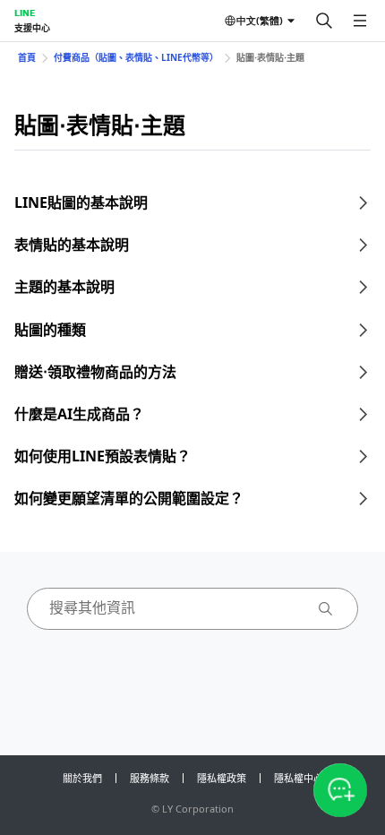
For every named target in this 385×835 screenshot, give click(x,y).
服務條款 (149, 778)
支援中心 (32, 28)
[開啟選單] (360, 21)
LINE (24, 12)
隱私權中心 (298, 778)
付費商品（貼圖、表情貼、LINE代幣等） (136, 57)
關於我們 (82, 778)
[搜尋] (324, 21)
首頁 (27, 57)
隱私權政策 (221, 778)
